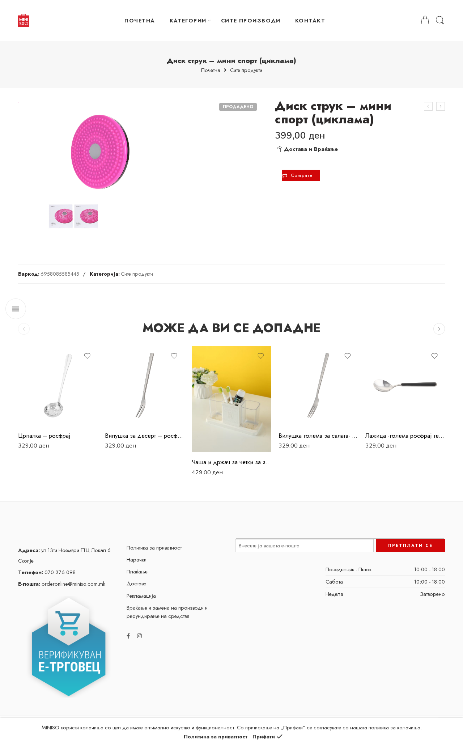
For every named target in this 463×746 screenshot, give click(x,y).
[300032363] (99, 169)
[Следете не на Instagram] (139, 636)
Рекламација (141, 595)
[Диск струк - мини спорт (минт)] (428, 106)
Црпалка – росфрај (44, 435)
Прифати (263, 736)
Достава (136, 583)
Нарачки (136, 559)
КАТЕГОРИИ (188, 20)
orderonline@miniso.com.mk (61, 584)
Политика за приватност (154, 547)
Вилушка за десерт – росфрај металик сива (144, 435)
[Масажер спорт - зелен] (440, 106)
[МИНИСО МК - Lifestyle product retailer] (23, 20)
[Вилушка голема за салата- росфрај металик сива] (318, 385)
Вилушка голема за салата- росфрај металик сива (318, 435)
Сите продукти (246, 70)
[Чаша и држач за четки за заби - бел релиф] (231, 399)
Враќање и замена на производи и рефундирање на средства (167, 612)
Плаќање (137, 571)
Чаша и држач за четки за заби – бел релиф (231, 462)
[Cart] (425, 20)
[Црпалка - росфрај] (58, 385)
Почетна (210, 70)
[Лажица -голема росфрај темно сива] (405, 385)
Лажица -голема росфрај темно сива (405, 435)
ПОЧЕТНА (139, 20)
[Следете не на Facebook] (128, 636)
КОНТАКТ (310, 20)
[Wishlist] (87, 356)
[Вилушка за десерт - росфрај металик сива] (144, 385)
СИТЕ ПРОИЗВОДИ (251, 20)
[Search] (440, 20)
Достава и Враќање (310, 149)
